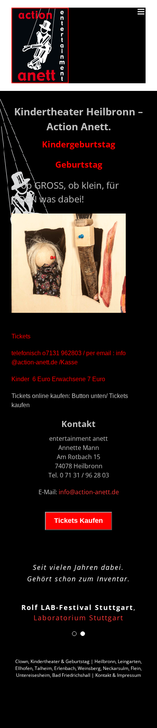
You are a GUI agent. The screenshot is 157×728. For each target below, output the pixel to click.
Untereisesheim (33, 675)
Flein (136, 668)
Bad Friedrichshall (71, 675)
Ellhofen (23, 668)
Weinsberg (89, 668)
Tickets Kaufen (78, 520)
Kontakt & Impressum (118, 675)
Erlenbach (64, 668)
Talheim (43, 668)
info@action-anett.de (89, 492)
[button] (74, 633)
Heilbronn (105, 661)
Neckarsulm (115, 668)
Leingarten (129, 661)
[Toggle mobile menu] (142, 12)
